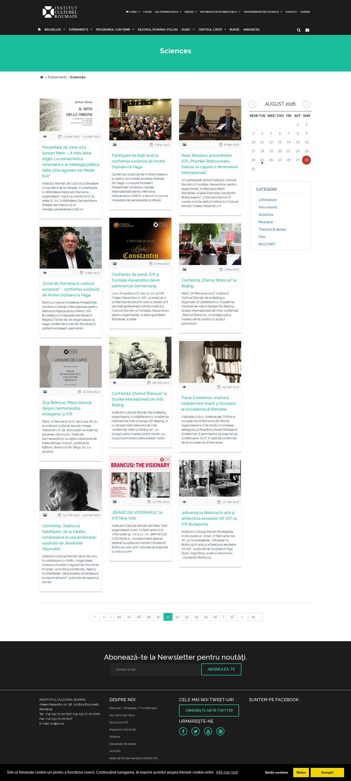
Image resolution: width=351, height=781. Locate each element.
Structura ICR (118, 722)
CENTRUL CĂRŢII (210, 29)
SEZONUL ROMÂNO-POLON (158, 29)
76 (232, 617)
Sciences (266, 215)
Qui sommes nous (166, 12)
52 (177, 617)
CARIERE (305, 12)
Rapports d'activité (122, 729)
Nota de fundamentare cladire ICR (133, 758)
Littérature (268, 200)
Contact (291, 12)
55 (205, 617)
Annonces (251, 29)
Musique (266, 222)
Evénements (78, 29)
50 (158, 617)
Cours (147, 12)
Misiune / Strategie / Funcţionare (133, 708)
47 (129, 617)
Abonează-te (221, 669)
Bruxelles (53, 29)
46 (119, 617)
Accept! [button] (327, 772)
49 (149, 617)
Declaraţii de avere (122, 744)
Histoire (114, 736)
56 (215, 617)
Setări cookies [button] (276, 772)
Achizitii (115, 751)
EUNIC (186, 29)
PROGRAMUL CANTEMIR (113, 29)
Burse (234, 29)
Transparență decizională (261, 12)
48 (139, 617)
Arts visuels (268, 207)
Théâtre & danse (272, 229)
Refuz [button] (301, 772)
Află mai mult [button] (227, 772)
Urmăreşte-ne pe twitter (209, 710)
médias (189, 12)
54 (196, 617)
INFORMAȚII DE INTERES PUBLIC (218, 12)
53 (187, 617)
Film (262, 237)
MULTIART (267, 244)
